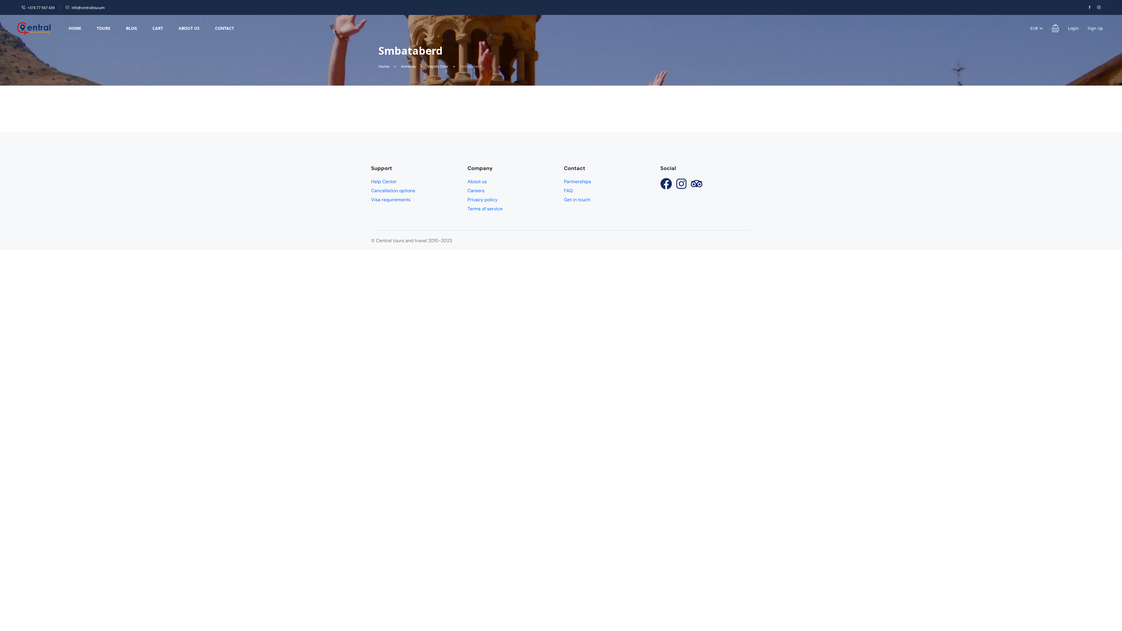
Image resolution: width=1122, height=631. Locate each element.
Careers (476, 191)
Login (1073, 28)
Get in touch (577, 200)
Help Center (384, 181)
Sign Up (1095, 28)
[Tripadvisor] (696, 184)
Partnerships (577, 181)
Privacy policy (483, 200)
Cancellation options (393, 191)
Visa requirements (391, 200)
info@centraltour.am (88, 7)
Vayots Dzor (437, 66)
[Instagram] (681, 184)
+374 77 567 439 (41, 7)
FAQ (568, 191)
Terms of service (485, 209)
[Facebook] (666, 184)
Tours (103, 28)
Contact (224, 28)
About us (189, 28)
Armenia (408, 66)
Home (75, 28)
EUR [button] (1034, 28)
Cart (158, 28)
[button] (1055, 28)
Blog (131, 28)
